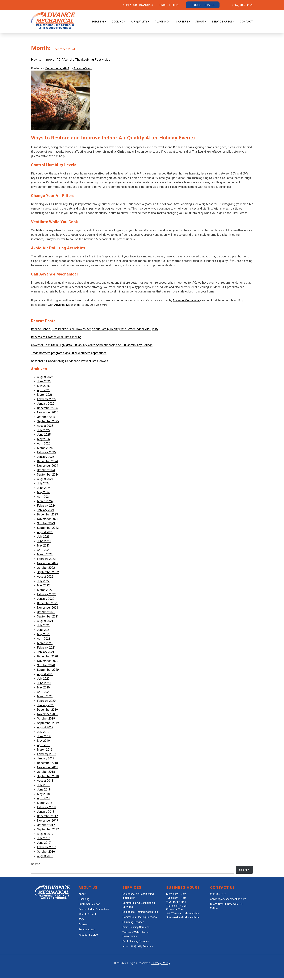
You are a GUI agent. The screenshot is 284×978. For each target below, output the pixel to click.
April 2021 (43, 638)
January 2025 (45, 457)
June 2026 (44, 381)
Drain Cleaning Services (136, 927)
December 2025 (47, 408)
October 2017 (46, 825)
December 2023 (47, 514)
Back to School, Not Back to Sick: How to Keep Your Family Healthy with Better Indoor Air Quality (94, 329)
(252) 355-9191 (242, 5)
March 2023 (45, 554)
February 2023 (46, 559)
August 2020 (45, 674)
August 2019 (45, 727)
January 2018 (45, 811)
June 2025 (44, 434)
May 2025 (43, 439)
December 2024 (47, 461)
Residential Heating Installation (140, 911)
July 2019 (43, 732)
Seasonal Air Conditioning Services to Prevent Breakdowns (69, 361)
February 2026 (46, 399)
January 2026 (45, 403)
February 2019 (46, 754)
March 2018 (45, 803)
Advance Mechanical (186, 300)
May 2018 (43, 794)
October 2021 (46, 612)
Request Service (88, 934)
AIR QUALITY (139, 21)
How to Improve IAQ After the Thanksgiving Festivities (70, 59)
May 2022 (43, 585)
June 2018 (44, 789)
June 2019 (44, 736)
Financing (84, 899)
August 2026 (45, 377)
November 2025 (47, 412)
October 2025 (46, 417)
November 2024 (47, 465)
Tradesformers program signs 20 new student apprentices (68, 353)
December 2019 (47, 709)
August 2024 (45, 479)
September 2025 (48, 421)
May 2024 (43, 492)
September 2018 (48, 776)
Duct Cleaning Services (135, 941)
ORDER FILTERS (169, 5)
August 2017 (45, 834)
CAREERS (182, 21)
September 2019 (48, 723)
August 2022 (45, 576)
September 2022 (48, 572)
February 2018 (46, 807)
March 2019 (45, 749)
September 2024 (48, 474)
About (82, 894)
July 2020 (43, 678)
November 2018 (47, 767)
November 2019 (47, 714)
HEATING (98, 21)
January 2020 (45, 705)
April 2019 (43, 745)
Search (35, 864)
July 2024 (43, 483)
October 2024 (46, 470)
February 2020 (46, 701)
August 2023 (45, 532)
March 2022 (45, 590)
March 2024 (45, 501)
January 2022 (45, 598)
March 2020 (45, 696)
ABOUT (200, 21)
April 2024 (43, 496)
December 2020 (47, 656)
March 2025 (45, 448)
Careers (83, 924)
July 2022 (43, 581)
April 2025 (43, 443)
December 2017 (47, 816)
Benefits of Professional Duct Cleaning (56, 337)
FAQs (82, 919)
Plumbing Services (133, 922)
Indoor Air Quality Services (137, 946)
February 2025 (46, 452)
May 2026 (43, 386)
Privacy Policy (160, 963)
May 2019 (43, 740)
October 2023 (46, 523)
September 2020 (48, 669)
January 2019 (45, 758)
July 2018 (43, 785)
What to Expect (87, 914)
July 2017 (43, 838)
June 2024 (44, 488)
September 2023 (48, 528)
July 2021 (43, 625)
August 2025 (45, 425)
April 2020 (43, 692)
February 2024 (46, 505)
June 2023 (44, 541)
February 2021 (46, 647)
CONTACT (246, 21)
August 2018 (45, 780)
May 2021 (43, 634)
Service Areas (87, 929)
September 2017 (48, 829)
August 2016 (45, 856)
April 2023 (43, 550)
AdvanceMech (83, 68)
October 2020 (46, 665)
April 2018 (43, 798)
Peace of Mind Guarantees (94, 909)
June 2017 (44, 842)
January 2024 (45, 510)
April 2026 (43, 390)
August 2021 (45, 621)
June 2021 (44, 630)
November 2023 (47, 519)
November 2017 (47, 820)
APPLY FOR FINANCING (138, 5)
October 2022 (46, 567)
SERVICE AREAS (222, 21)
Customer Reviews (89, 904)
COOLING (118, 21)
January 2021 (45, 652)
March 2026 (45, 394)
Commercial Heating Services (139, 917)
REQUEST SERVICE (203, 5)
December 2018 (47, 763)
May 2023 (43, 545)
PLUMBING (162, 21)
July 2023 (43, 536)
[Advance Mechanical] (52, 897)
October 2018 (46, 771)
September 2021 (48, 616)
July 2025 (43, 430)
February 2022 (46, 594)
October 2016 (46, 851)
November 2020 (47, 661)
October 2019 (46, 718)
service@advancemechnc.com (228, 899)
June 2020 (44, 683)
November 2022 (47, 563)
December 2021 (47, 603)
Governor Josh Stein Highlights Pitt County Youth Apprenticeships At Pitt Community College (92, 345)
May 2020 (43, 687)
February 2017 (46, 847)
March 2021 (45, 643)
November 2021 (47, 607)
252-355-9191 (218, 894)
